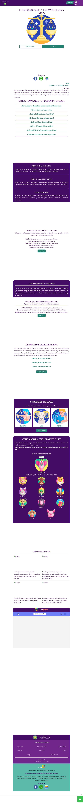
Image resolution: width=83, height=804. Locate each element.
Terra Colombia (41, 746)
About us (55, 773)
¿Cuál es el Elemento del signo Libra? (41, 118)
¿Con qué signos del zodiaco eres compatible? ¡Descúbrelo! (41, 106)
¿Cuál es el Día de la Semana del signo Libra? (41, 130)
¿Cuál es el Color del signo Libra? (41, 122)
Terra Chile (20, 746)
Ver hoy (52, 47)
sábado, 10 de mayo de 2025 (41, 358)
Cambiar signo (30, 47)
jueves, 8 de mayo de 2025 (41, 366)
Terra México (62, 746)
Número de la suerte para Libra (41, 110)
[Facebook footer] (36, 787)
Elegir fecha (41, 372)
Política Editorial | (48, 773)
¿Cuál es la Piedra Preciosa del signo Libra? (41, 134)
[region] (41, 61)
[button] (8, 50)
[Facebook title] (35, 78)
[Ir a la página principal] (5, 2)
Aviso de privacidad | (37, 773)
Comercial (37, 762)
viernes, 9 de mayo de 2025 (41, 362)
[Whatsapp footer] (41, 787)
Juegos (29, 755)
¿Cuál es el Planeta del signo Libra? (41, 126)
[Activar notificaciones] (73, 799)
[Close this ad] (81, 795)
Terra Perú (20, 751)
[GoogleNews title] (47, 78)
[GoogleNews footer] (46, 787)
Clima (64, 751)
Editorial (46, 762)
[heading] (42, 251)
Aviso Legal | (28, 773)
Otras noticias (54, 755)
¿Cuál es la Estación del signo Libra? (42, 114)
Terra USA (41, 751)
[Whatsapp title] (41, 78)
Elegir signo (42, 430)
